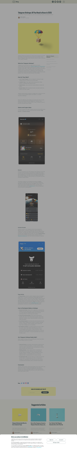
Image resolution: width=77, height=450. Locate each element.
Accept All (61, 439)
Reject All (51, 439)
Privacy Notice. (39, 447)
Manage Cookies (56, 442)
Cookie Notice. (30, 446)
